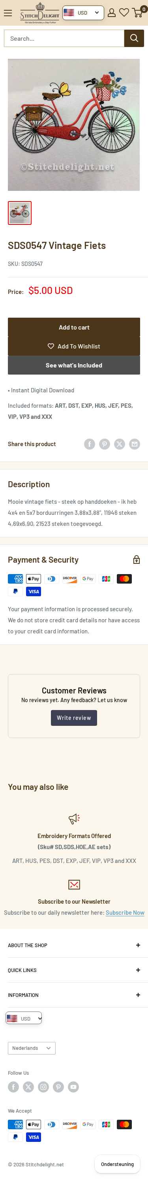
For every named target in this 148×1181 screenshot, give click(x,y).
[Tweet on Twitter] (119, 444)
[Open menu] (8, 13)
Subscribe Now (125, 912)
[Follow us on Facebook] (13, 1086)
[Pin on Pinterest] (104, 444)
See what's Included (74, 365)
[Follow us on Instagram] (43, 1086)
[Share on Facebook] (89, 444)
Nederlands (25, 1048)
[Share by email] (134, 444)
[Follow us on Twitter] (28, 1086)
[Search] (134, 38)
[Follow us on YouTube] (73, 1086)
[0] (137, 12)
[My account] (112, 12)
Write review (74, 717)
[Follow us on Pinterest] (58, 1086)
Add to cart (74, 327)
